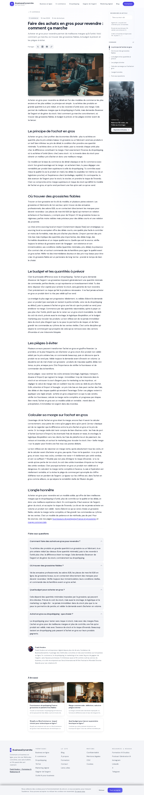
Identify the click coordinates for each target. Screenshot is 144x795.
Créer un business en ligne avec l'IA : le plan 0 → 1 (121, 35)
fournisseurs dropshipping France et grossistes (74, 519)
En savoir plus (80, 791)
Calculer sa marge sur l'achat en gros (122, 67)
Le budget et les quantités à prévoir (121, 58)
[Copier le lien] (51, 47)
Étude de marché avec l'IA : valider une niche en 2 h (119, 29)
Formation (128, 4)
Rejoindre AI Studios (120, 130)
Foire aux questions (118, 76)
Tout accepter (115, 790)
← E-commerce (34, 12)
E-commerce (33, 18)
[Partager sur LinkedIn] (42, 47)
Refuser (101, 790)
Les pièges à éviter (117, 62)
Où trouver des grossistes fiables (120, 52)
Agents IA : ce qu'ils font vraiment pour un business (119, 24)
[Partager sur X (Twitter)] (38, 47)
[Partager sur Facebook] (47, 47)
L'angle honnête (116, 72)
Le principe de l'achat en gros (121, 47)
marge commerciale (37, 522)
